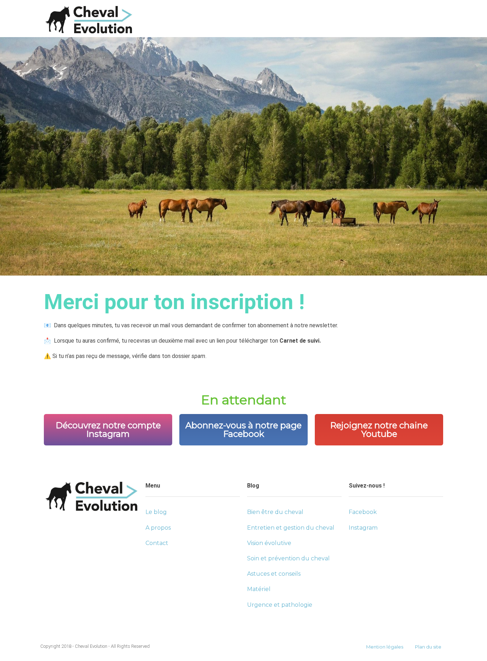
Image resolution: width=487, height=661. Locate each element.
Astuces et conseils (274, 573)
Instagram (363, 527)
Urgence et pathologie (279, 604)
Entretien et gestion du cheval (290, 527)
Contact (156, 543)
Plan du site (428, 647)
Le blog (156, 512)
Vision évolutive (269, 543)
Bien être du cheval (275, 512)
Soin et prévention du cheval (288, 558)
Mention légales (384, 647)
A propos (158, 527)
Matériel (259, 589)
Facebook (363, 512)
